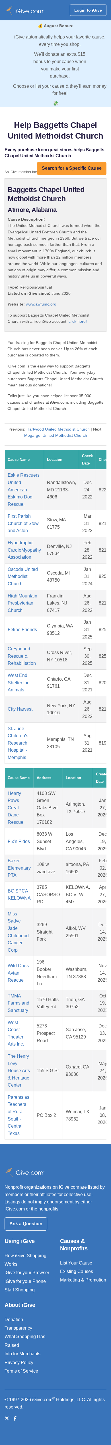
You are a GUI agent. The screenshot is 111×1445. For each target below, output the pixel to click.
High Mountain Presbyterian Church (22, 603)
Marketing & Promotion (83, 1280)
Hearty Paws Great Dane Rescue (15, 808)
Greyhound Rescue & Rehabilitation (22, 656)
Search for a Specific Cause (72, 168)
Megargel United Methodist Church (55, 435)
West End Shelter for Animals (18, 682)
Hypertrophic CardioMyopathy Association (24, 550)
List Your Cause (76, 1263)
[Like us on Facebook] (15, 1418)
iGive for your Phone (25, 1281)
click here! (78, 321)
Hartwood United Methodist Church (58, 429)
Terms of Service (21, 1371)
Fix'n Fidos (19, 841)
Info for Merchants (22, 1353)
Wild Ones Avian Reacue (18, 972)
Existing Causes (76, 1271)
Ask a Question (25, 1223)
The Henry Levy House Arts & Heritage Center (19, 1070)
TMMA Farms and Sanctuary (18, 1003)
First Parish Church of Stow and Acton (23, 523)
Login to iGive (88, 10)
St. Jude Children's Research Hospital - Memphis (18, 743)
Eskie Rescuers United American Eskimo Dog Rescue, (24, 489)
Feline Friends (22, 629)
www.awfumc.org (41, 304)
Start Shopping (20, 1289)
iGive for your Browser (27, 1272)
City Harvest (20, 709)
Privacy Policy (19, 1362)
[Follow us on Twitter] (7, 1418)
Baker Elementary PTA (19, 868)
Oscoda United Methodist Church (23, 576)
